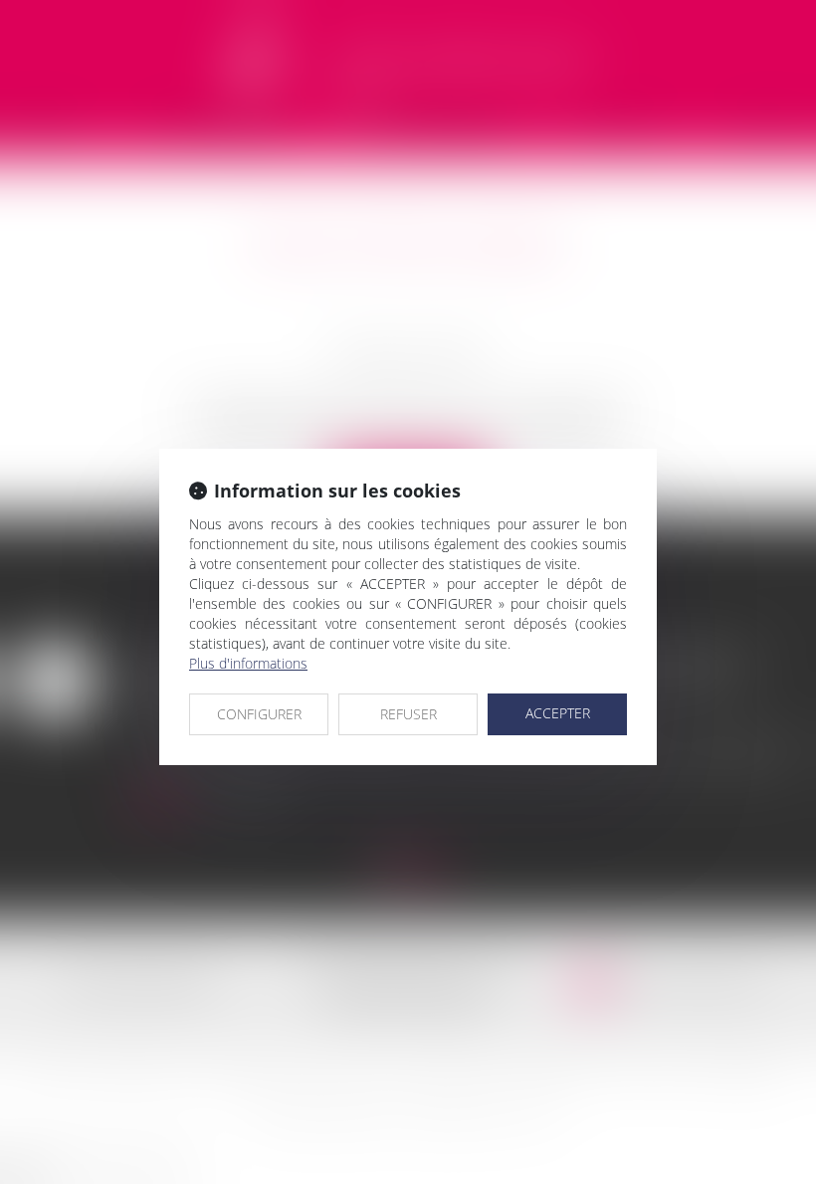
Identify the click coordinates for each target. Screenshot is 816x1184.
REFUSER (408, 713)
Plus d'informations (248, 663)
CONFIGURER (259, 713)
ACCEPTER (557, 712)
